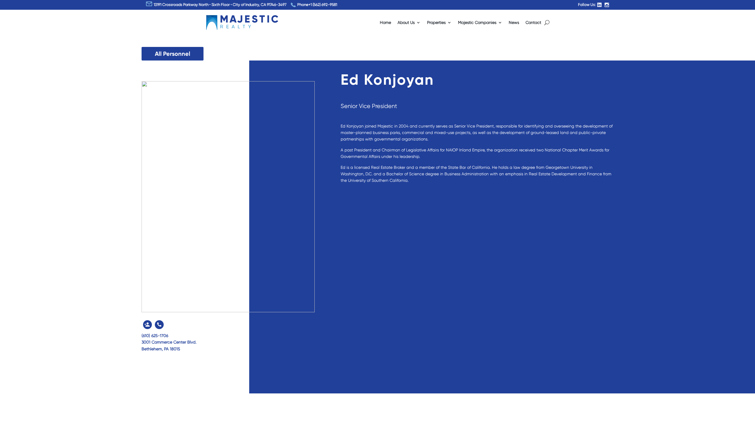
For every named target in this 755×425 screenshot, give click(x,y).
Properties (436, 22)
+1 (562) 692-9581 (322, 4)
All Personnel (172, 53)
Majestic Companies (477, 22)
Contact (533, 22)
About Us (406, 22)
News (514, 22)
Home (385, 22)
